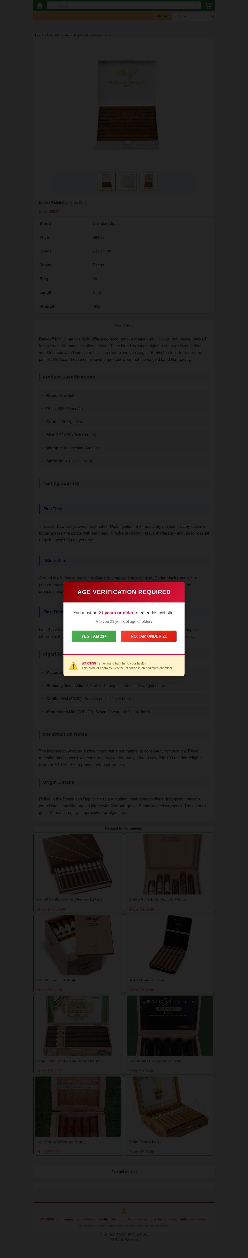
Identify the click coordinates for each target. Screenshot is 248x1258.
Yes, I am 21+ (94, 636)
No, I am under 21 (149, 636)
